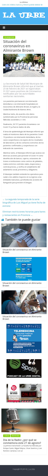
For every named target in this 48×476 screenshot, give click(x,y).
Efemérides (15, 436)
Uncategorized (9, 37)
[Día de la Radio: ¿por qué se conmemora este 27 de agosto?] (23, 410)
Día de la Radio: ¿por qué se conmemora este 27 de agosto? (22, 441)
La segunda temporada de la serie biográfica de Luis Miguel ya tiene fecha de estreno (24, 202)
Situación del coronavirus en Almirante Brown (22, 251)
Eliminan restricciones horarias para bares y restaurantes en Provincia (24, 213)
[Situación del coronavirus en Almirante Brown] (23, 225)
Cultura (6, 436)
